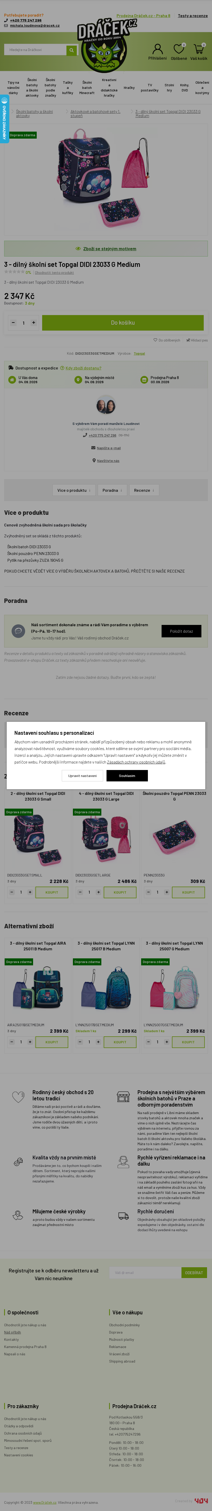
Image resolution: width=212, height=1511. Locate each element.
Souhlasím (127, 775)
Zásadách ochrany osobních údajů (136, 761)
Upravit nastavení (82, 775)
